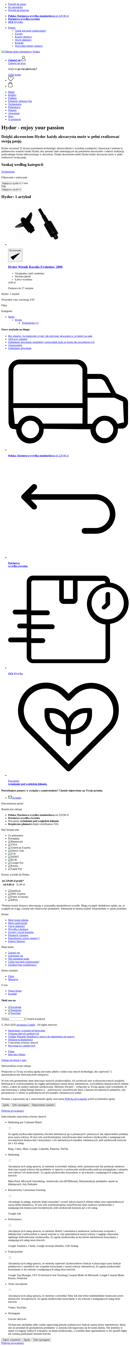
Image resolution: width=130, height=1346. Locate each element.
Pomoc (12, 27)
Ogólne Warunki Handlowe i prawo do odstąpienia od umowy (41, 1036)
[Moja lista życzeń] (11, 80)
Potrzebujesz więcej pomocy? (24, 938)
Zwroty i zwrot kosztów (21, 932)
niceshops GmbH (25, 1024)
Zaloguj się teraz (17, 63)
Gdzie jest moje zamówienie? (30, 30)
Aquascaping (15, 345)
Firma (11, 1051)
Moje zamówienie (17, 923)
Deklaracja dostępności (20, 1039)
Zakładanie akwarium (19, 348)
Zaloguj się (14, 952)
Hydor (18, 319)
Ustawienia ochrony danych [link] (23, 1042)
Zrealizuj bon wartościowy (22, 964)
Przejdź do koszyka (18, 10)
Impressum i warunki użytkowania (26, 1030)
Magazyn (13, 979)
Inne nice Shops (16, 1054)
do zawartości (15, 7)
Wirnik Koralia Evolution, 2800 (35, 267)
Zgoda (6, 1105)
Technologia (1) (30, 322)
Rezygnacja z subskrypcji (21, 1045)
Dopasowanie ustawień (43, 1105)
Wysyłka (15, 22)
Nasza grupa (14, 990)
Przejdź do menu (17, 4)
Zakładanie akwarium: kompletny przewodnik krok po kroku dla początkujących (51, 342)
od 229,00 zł (38, 15)
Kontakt (19, 42)
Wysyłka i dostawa (18, 929)
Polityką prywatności (76, 1098)
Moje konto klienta (18, 920)
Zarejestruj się (15, 955)
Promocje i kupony (18, 935)
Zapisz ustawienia (11, 1340)
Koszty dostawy (23, 36)
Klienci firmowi (16, 941)
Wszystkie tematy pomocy (29, 45)
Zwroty (19, 33)
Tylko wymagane (20, 1105)
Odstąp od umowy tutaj (13, 1060)
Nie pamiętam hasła (18, 958)
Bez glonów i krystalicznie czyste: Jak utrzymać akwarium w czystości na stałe (50, 336)
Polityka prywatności (12, 1110)
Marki (11, 316)
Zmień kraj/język (36, 1018)
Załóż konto (14, 74)
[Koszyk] (68, 85)
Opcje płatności (23, 39)
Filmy (11, 976)
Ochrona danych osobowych (23, 1033)
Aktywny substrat (17, 339)
